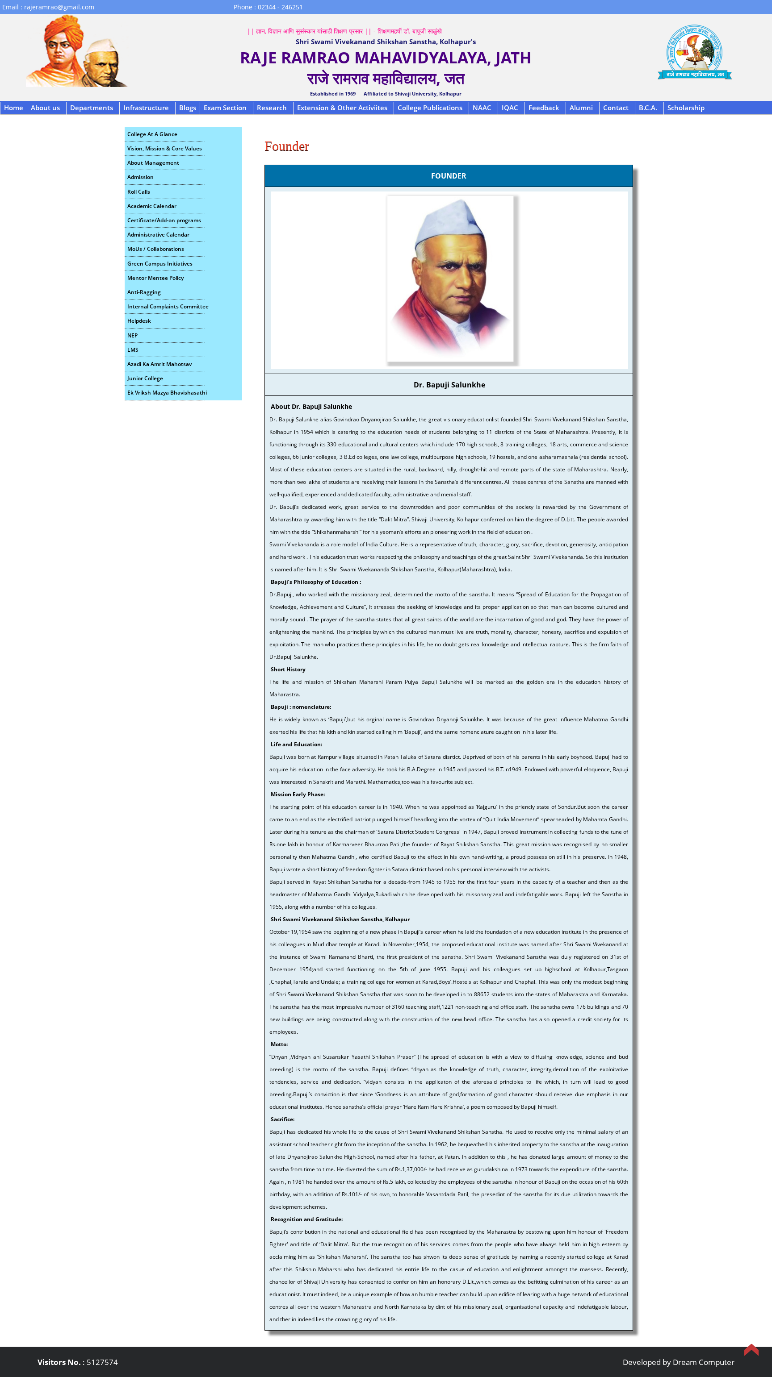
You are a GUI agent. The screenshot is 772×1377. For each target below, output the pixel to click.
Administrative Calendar (158, 234)
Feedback (544, 107)
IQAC (510, 107)
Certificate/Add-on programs (164, 220)
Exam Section (225, 107)
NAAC (482, 107)
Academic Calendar (151, 206)
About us (45, 107)
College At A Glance (152, 134)
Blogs (187, 107)
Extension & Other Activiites (342, 107)
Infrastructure (146, 107)
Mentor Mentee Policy (155, 278)
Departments (91, 107)
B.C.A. (648, 107)
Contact (616, 107)
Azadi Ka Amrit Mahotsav (159, 364)
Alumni (581, 107)
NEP (132, 335)
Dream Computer (703, 1362)
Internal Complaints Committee (166, 306)
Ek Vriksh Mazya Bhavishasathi (166, 392)
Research (272, 107)
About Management (153, 162)
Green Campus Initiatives (160, 263)
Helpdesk (139, 320)
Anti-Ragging (144, 292)
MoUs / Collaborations (155, 249)
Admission (140, 177)
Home (13, 107)
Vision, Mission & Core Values (164, 148)
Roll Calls (138, 192)
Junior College (145, 378)
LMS (132, 350)
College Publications (430, 107)
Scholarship (686, 107)
